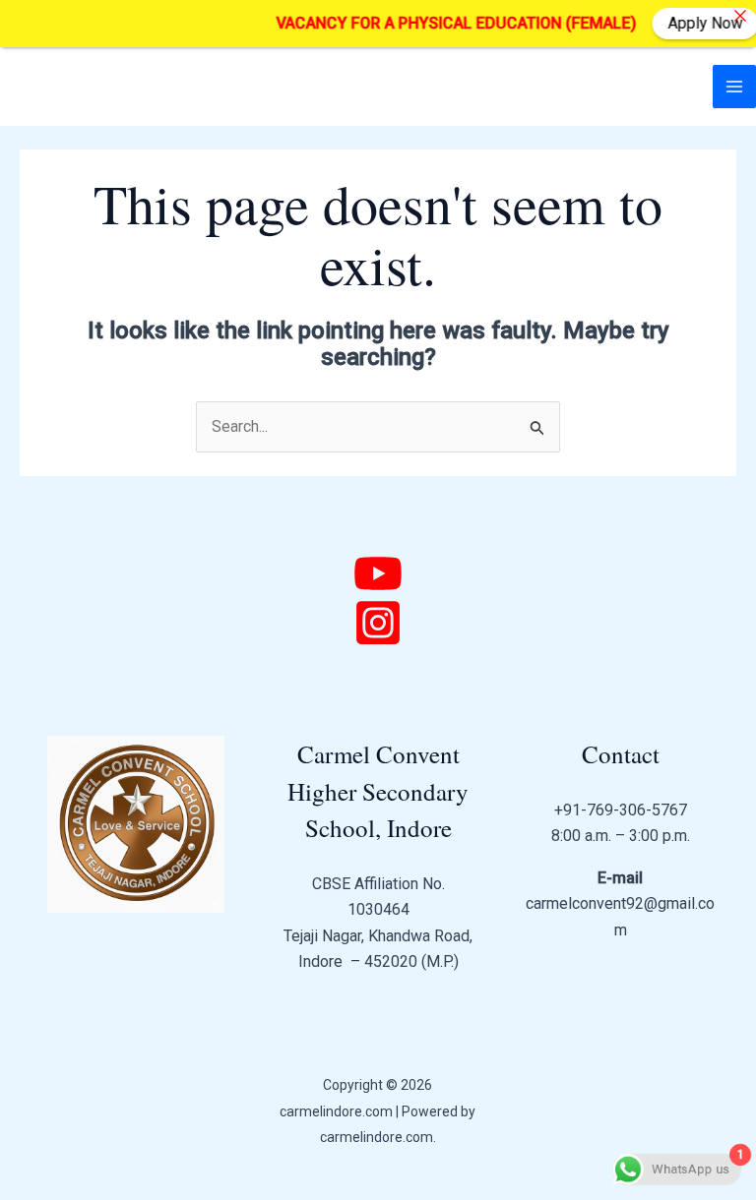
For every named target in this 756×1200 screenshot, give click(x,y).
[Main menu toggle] (734, 86)
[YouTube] (378, 573)
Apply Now (696, 23)
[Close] (740, 15)
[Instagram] (378, 622)
